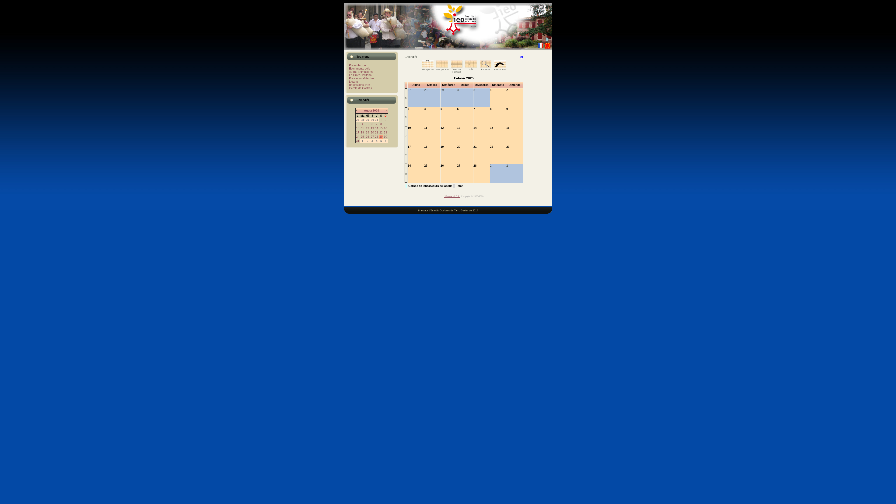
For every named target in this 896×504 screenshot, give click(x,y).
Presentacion (357, 65)
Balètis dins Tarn (359, 85)
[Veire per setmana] (456, 66)
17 (357, 132)
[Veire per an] (428, 66)
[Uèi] (471, 66)
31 (357, 141)
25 (362, 136)
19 (367, 132)
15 (381, 128)
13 (372, 128)
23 (385, 132)
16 (385, 128)
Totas (459, 186)
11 (362, 128)
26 (367, 136)
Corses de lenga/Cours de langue (430, 186)
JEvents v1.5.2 (452, 196)
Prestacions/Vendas (361, 78)
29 (381, 136)
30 (385, 136)
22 (381, 132)
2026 (376, 110)
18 (362, 132)
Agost (368, 110)
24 (357, 136)
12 (367, 128)
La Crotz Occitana (360, 75)
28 (376, 136)
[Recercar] (485, 66)
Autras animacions (361, 72)
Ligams (353, 81)
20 (372, 132)
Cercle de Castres (360, 88)
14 (376, 128)
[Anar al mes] (500, 66)
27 (372, 136)
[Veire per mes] (442, 66)
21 (376, 132)
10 (357, 128)
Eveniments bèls (359, 68)
